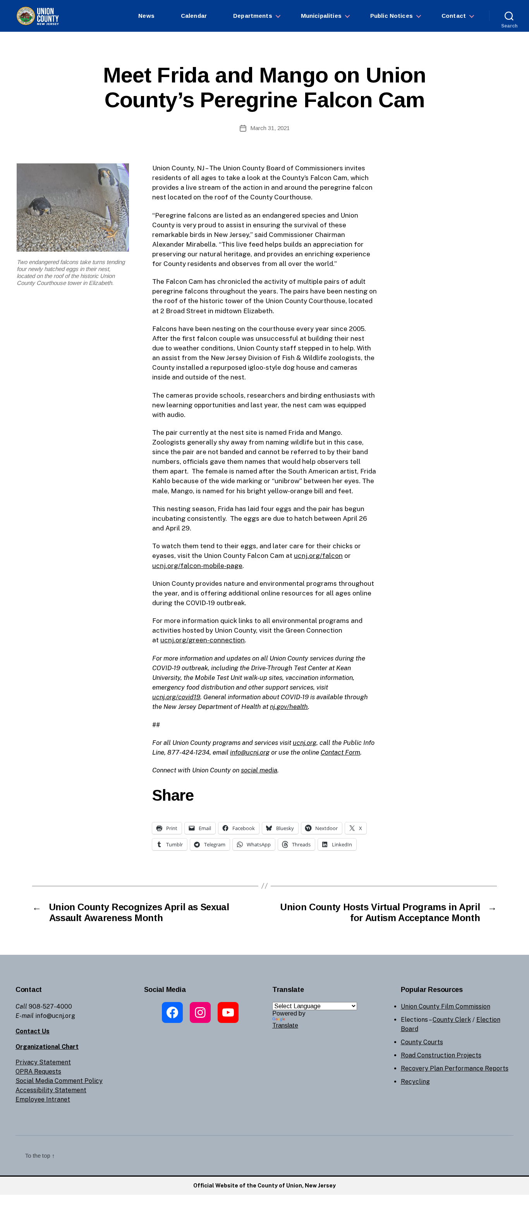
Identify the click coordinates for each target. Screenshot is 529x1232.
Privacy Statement (43, 1062)
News (146, 15)
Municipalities (321, 15)
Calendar (194, 15)
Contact (453, 15)
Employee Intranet (42, 1099)
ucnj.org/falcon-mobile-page (197, 566)
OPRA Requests (38, 1071)
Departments (252, 15)
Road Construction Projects (441, 1055)
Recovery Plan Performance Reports (454, 1068)
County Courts (422, 1042)
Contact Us (32, 1031)
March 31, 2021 (270, 128)
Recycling (415, 1081)
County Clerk (452, 1019)
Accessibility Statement (50, 1090)
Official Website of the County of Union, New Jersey (264, 1185)
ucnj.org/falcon (318, 555)
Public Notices (391, 15)
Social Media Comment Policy (59, 1080)
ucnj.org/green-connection (202, 640)
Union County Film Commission (445, 1006)
